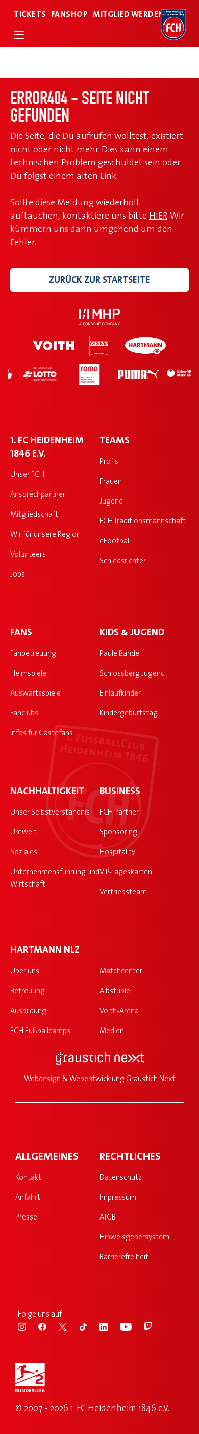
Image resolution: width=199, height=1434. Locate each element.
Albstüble (115, 990)
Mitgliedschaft (34, 514)
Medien (112, 1030)
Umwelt (23, 832)
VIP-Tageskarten (126, 871)
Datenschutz (121, 1177)
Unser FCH (27, 474)
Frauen (111, 481)
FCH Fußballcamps (40, 1030)
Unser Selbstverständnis (50, 812)
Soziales (23, 851)
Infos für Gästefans (41, 732)
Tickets (30, 13)
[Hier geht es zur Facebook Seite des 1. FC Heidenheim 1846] (48, 1325)
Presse (26, 1217)
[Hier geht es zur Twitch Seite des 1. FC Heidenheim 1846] (153, 1325)
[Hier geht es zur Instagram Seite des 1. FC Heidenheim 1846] (28, 1325)
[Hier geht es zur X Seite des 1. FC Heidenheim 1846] (69, 1325)
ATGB (108, 1217)
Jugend (111, 501)
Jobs (17, 574)
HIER (158, 215)
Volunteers (28, 554)
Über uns (24, 970)
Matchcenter (121, 970)
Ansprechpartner (37, 494)
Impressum (118, 1197)
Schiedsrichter (123, 560)
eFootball (115, 540)
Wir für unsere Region (45, 534)
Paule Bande (119, 653)
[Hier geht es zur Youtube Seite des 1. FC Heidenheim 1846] (132, 1325)
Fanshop (70, 13)
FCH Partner (119, 812)
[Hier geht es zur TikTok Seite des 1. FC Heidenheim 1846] (89, 1325)
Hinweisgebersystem (134, 1236)
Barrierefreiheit (124, 1256)
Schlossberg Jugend (132, 673)
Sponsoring (118, 832)
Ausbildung (28, 1010)
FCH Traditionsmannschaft (143, 521)
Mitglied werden (128, 13)
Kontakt (28, 1177)
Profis (109, 461)
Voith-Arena (119, 1010)
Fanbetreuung (33, 653)
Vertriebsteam (123, 891)
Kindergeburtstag (129, 713)
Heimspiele (28, 673)
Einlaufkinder (120, 693)
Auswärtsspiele (35, 693)
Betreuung (27, 990)
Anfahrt (27, 1197)
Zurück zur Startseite (99, 279)
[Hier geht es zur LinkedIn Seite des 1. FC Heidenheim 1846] (110, 1325)
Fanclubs (24, 713)
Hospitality (117, 851)
